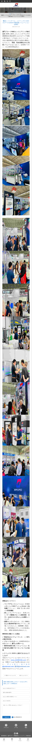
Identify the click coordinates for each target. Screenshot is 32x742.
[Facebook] (17, 733)
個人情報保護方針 (18, 717)
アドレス (6, 727)
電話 (26, 727)
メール (16, 727)
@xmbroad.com (8, 666)
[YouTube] (15, 733)
